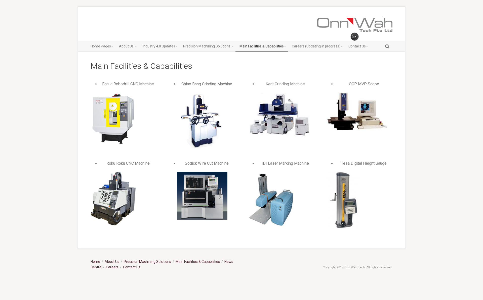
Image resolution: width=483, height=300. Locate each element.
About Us (112, 262)
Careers (112, 267)
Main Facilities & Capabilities (198, 262)
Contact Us (131, 267)
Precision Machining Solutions (147, 262)
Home (95, 262)
